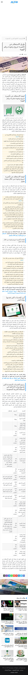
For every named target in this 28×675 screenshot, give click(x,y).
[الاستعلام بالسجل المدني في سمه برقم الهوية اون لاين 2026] (7, 640)
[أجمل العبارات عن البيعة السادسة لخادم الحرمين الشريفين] (7, 603)
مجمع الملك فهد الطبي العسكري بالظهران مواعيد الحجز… (21, 660)
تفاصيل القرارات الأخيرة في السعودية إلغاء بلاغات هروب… (21, 646)
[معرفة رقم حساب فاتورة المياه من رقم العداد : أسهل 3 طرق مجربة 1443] (7, 628)
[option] (14, 587)
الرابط (17, 136)
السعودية (7, 38)
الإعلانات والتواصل (14, 672)
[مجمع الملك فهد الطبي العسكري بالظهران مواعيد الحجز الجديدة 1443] (21, 653)
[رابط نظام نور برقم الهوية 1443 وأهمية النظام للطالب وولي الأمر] (21, 616)
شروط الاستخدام (8, 670)
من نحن (21, 670)
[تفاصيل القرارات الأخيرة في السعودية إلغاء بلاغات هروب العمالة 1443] (21, 640)
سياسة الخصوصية (15, 670)
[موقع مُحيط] (14, 2)
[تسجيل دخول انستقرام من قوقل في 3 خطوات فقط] (21, 603)
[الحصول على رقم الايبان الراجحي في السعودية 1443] (21, 628)
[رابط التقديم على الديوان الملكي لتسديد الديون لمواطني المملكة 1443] (7, 653)
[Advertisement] (14, 20)
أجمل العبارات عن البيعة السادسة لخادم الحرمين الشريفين (8, 610)
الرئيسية (21, 38)
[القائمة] (2, 2)
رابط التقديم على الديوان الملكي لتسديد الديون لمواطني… (8, 660)
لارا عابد (25, 54)
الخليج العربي (14, 38)
